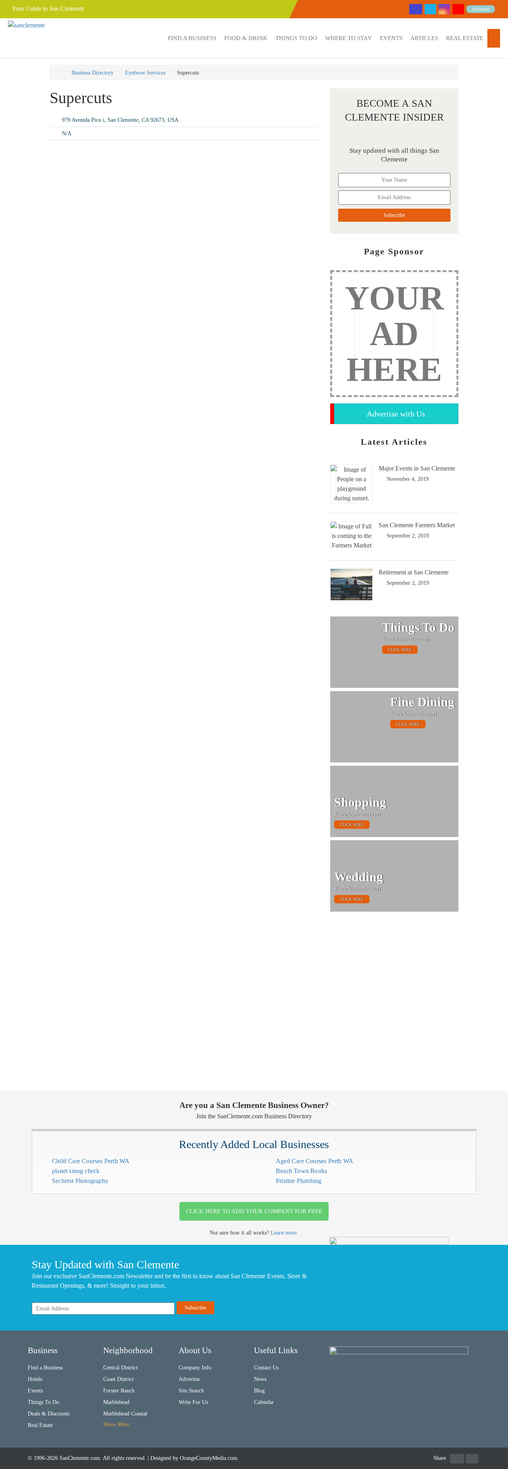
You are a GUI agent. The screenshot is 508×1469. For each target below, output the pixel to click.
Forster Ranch (119, 1391)
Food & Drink (245, 38)
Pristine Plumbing (298, 1180)
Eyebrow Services (145, 73)
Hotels (35, 1379)
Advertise (480, 9)
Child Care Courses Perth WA (90, 1161)
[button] (192, 38)
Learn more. (284, 1233)
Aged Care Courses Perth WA (314, 1161)
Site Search (191, 1391)
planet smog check (76, 1171)
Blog (259, 1391)
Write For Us (193, 1402)
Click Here (400, 649)
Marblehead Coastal (125, 1414)
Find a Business (192, 38)
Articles (424, 38)
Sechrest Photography (80, 1180)
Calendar (264, 1402)
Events (391, 38)
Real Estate (464, 38)
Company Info (195, 1368)
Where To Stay (348, 38)
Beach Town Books (301, 1171)
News (260, 1379)
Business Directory (92, 73)
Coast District (118, 1379)
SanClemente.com (80, 1458)
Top (489, 1450)
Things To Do (296, 38)
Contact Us (266, 1368)
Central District (120, 1368)
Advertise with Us (396, 413)
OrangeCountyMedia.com (208, 1458)
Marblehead (116, 1402)
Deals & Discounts (48, 1414)
